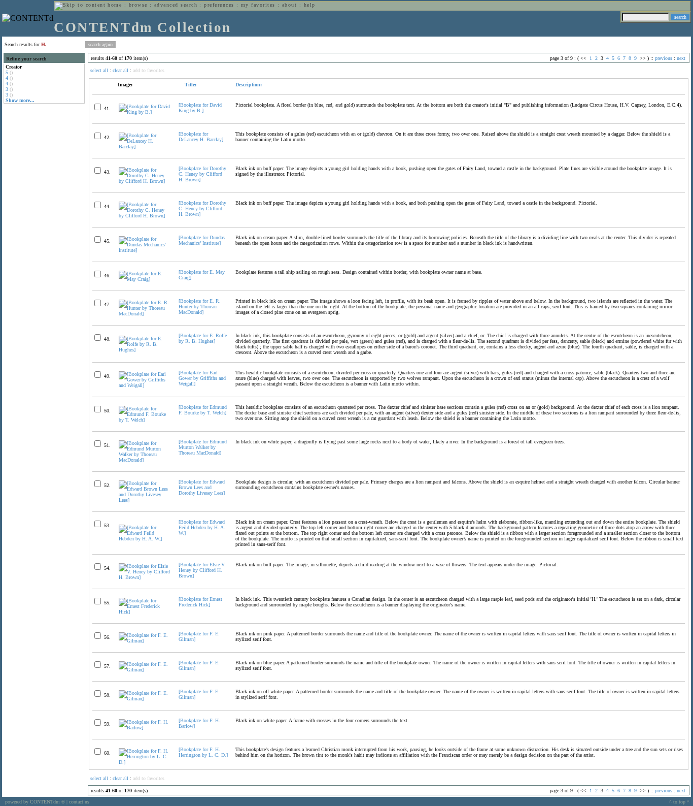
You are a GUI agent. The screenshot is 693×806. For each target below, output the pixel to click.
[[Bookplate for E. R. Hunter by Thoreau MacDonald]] (144, 313)
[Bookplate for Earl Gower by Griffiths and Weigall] (202, 378)
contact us (79, 801)
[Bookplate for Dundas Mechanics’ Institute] (202, 240)
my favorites (258, 5)
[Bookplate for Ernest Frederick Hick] (200, 601)
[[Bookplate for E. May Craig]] (144, 279)
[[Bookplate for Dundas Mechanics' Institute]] (144, 250)
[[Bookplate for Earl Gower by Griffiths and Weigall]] (144, 385)
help (310, 5)
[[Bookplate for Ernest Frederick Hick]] (144, 612)
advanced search (175, 5)
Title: (189, 84)
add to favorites (148, 70)
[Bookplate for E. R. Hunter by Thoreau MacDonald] (200, 306)
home (115, 5)
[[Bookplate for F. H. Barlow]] (144, 727)
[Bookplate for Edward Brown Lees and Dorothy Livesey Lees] (202, 487)
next (681, 58)
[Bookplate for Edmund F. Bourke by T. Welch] (203, 409)
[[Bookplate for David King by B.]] (144, 112)
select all (99, 70)
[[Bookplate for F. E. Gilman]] (144, 640)
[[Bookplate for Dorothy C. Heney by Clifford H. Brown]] (144, 181)
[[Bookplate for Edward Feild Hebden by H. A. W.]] (144, 538)
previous (663, 58)
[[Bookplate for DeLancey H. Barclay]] (144, 146)
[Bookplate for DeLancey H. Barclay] (201, 136)
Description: (248, 84)
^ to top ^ (679, 801)
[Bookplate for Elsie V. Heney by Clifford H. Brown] (202, 570)
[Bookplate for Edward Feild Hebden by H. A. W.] (202, 527)
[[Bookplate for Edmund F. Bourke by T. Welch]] (144, 420)
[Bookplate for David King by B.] (200, 107)
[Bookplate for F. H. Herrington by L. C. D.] (203, 752)
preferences (219, 5)
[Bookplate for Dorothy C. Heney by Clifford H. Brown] (202, 174)
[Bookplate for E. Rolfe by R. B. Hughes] (203, 338)
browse (138, 5)
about (289, 5)
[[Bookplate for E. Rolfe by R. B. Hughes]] (144, 349)
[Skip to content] (80, 5)
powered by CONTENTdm (35, 801)
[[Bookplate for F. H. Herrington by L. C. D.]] (144, 762)
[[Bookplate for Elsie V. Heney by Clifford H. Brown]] (144, 577)
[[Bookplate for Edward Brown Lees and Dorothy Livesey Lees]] (144, 500)
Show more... (20, 100)
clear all (120, 70)
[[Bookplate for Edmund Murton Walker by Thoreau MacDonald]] (144, 460)
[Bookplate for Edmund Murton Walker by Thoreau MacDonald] (203, 447)
